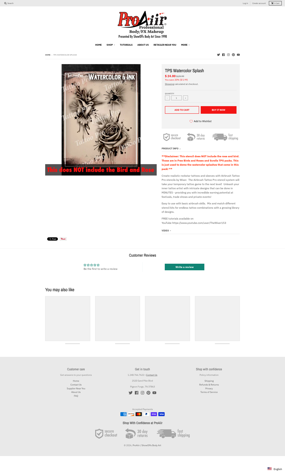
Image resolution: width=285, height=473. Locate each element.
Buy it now (218, 109)
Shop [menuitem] (110, 44)
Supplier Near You (76, 388)
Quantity (169, 93)
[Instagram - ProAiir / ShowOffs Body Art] (228, 54)
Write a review (184, 267)
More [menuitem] (184, 44)
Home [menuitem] (98, 44)
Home (47, 55)
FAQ (76, 395)
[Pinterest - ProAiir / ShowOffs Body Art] (233, 54)
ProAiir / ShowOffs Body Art (147, 445)
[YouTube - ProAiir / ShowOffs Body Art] (238, 54)
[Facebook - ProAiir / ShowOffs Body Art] (223, 54)
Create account (259, 3)
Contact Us (76, 384)
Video (165, 230)
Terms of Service (209, 392)
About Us (76, 392)
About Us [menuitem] (143, 44)
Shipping (169, 84)
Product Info (170, 148)
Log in (245, 3)
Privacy (209, 388)
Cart (276, 3)
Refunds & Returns (209, 384)
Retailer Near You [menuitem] (165, 44)
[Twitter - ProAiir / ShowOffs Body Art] (218, 54)
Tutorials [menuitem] (126, 44)
